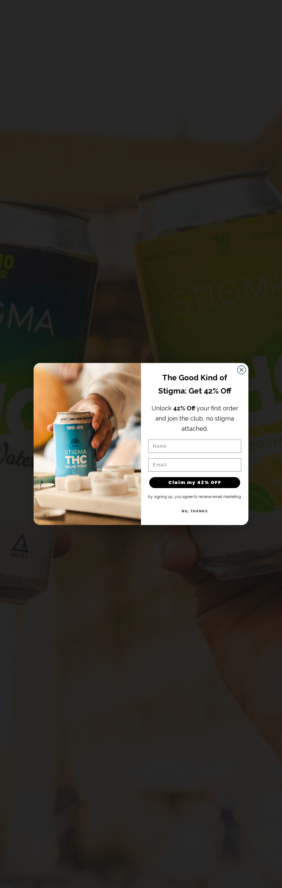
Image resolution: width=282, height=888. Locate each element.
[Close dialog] (241, 370)
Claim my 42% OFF (194, 482)
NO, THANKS (195, 511)
